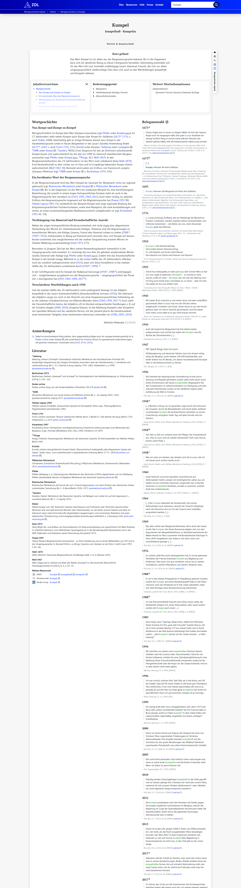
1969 (67, 278)
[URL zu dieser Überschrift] (59, 122)
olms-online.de (61, 419)
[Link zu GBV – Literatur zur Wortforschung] (33, 582)
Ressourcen (131, 4)
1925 (79, 262)
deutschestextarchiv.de (162, 153)
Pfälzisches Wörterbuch (43, 460)
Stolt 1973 (37, 524)
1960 (102, 300)
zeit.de (177, 396)
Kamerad (186, 92)
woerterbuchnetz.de (42, 368)
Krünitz (35, 446)
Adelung (36, 356)
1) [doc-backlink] (33, 336)
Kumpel (53, 574)
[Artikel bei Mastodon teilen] (215, 64)
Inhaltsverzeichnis (45, 84)
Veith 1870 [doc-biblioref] (125, 161)
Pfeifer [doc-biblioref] (106, 133)
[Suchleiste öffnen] (215, 60)
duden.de (98, 387)
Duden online (38, 384)
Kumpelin (129, 31)
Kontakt (159, 4)
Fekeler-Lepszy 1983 (42, 402)
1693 (44, 147)
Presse (150, 4)
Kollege (195, 92)
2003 (121, 314)
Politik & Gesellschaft (120, 43)
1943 (77, 342)
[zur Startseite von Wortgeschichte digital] (215, 52)
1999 (94, 266)
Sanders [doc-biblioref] (62, 150)
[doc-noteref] (99, 266)
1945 (81, 196)
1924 (75, 196)
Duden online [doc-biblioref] (41, 339)
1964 (88, 196)
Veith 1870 (37, 551)
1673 (118, 136)
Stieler (35, 503)
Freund (169, 92)
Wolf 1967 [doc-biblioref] (99, 157)
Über (122, 4)
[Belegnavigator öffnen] (167, 122)
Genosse (177, 92)
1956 (113, 293)
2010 (64, 307)
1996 (114, 314)
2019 (128, 314)
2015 (89, 342)
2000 (58, 307)
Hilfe (142, 4)
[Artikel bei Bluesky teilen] (215, 68)
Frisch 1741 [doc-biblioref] (62, 147)
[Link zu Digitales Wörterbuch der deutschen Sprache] (33, 574)
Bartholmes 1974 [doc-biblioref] (96, 171)
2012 (95, 196)
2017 (81, 278)
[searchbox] (193, 5)
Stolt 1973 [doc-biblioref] (77, 243)
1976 (43, 236)
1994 (109, 300)
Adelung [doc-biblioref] (106, 147)
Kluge (36, 435)
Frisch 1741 (37, 413)
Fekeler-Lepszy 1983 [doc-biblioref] (43, 203)
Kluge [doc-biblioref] (83, 157)
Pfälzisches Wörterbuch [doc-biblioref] (108, 186)
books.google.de (168, 236)
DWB (35, 391)
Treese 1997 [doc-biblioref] (118, 200)
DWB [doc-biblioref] (35, 150)
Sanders (36, 493)
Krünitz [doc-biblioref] (80, 147)
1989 (74, 278)
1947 (61, 278)
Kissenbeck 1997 (40, 424)
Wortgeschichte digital (215, 81)
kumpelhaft (113, 31)
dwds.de (110, 477)
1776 (125, 136)
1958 (35, 236)
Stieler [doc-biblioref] (41, 140)
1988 (126, 232)
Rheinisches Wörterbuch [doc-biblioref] (62, 186)
